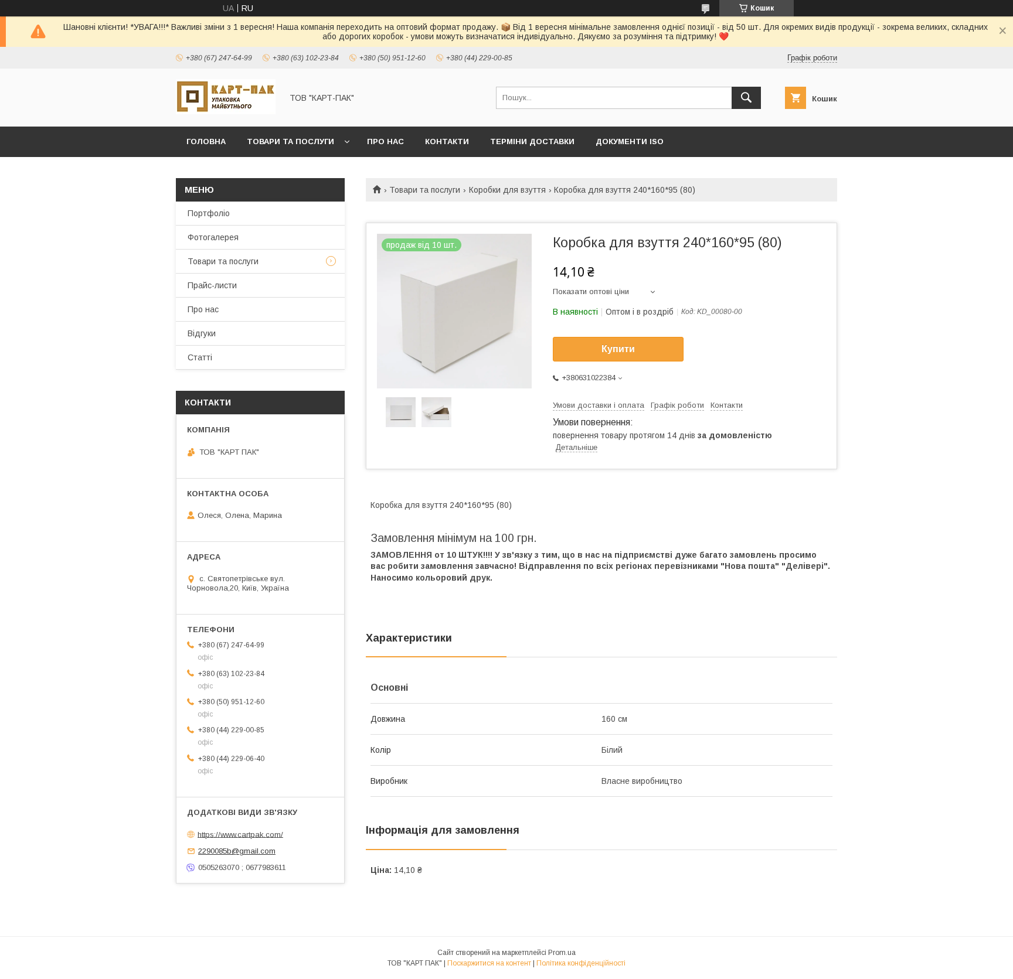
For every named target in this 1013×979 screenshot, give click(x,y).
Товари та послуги (290, 141)
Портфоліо (209, 213)
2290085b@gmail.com (237, 851)
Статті (200, 357)
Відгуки (202, 333)
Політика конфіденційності (581, 963)
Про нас (385, 141)
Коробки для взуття (507, 190)
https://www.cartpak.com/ (240, 834)
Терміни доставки (532, 141)
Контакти (447, 141)
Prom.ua (562, 953)
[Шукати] (746, 98)
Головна (206, 141)
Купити (618, 349)
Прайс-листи (212, 285)
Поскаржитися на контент (489, 963)
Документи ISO (630, 141)
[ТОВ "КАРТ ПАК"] (226, 111)
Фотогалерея (213, 237)
